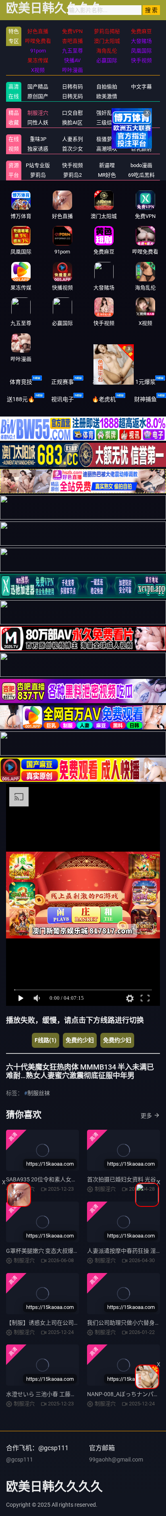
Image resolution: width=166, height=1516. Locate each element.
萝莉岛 (38, 175)
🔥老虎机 (104, 399)
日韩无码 (72, 96)
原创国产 (37, 96)
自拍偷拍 (106, 87)
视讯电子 (62, 399)
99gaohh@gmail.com (116, 1459)
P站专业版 (38, 165)
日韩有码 (72, 87)
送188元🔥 (21, 399)
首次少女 (72, 149)
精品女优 (141, 113)
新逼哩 (107, 165)
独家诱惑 (37, 149)
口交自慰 (72, 113)
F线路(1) (45, 1040)
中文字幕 (141, 87)
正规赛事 (62, 382)
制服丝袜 (38, 1093)
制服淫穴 (37, 113)
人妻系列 (72, 139)
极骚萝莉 (106, 139)
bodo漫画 (141, 165)
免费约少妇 (80, 1040)
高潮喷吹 (106, 149)
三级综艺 (106, 122)
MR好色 (107, 175)
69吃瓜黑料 (141, 175)
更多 (146, 1115)
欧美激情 (106, 96)
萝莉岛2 (72, 175)
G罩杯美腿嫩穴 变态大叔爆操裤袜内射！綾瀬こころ (70, 1251)
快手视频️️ (72, 165)
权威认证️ (104, 382)
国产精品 (37, 87)
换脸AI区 (72, 122)
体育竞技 (21, 382)
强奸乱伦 (106, 113)
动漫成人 (141, 122)
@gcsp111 (19, 1459)
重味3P (38, 139)
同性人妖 (37, 122)
